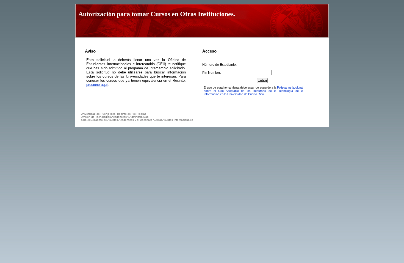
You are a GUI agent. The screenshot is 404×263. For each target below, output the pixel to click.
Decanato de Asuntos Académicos (112, 119)
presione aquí (97, 85)
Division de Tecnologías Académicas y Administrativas (114, 116)
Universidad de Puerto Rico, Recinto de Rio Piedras (113, 113)
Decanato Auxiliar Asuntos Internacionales (166, 119)
